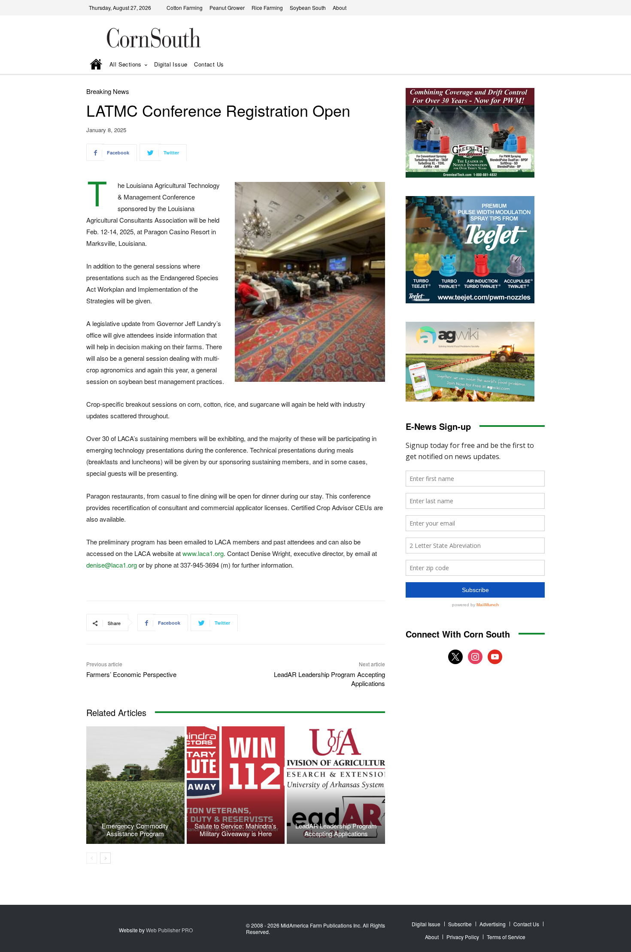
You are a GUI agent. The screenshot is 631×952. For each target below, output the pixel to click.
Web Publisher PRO (169, 930)
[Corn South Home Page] (96, 65)
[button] (526, 65)
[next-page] (105, 858)
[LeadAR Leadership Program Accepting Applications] (336, 785)
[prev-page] (91, 858)
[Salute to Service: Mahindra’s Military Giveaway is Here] (236, 785)
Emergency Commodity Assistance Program (135, 829)
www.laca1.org (203, 553)
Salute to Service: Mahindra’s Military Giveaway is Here (235, 829)
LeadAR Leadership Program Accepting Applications (336, 829)
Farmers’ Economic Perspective (131, 674)
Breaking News (107, 91)
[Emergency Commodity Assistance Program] (135, 785)
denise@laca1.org (111, 564)
